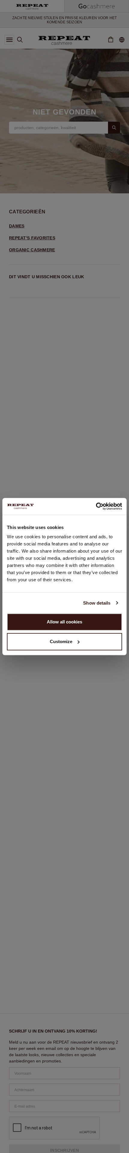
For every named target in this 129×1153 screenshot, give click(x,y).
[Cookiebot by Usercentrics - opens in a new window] (96, 506)
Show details (96, 602)
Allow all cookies (64, 621)
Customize (61, 641)
